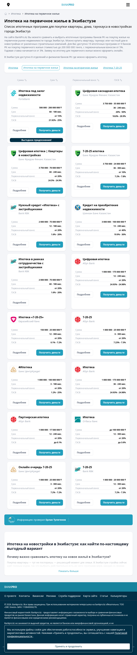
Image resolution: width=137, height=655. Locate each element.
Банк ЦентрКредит (29, 371)
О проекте (10, 595)
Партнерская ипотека (34, 417)
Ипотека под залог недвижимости (32, 93)
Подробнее (19, 130)
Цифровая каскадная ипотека (104, 91)
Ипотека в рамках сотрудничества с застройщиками (31, 263)
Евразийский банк (29, 321)
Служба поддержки (69, 595)
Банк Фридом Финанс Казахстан (101, 95)
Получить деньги (49, 130)
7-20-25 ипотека (93, 151)
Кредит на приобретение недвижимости (100, 207)
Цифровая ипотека (96, 259)
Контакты (24, 595)
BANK (67, 5)
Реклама (51, 595)
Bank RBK (24, 213)
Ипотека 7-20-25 (112, 67)
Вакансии (38, 595)
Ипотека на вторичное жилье (80, 67)
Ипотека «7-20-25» (31, 317)
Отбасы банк (90, 421)
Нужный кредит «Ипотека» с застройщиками (39, 207)
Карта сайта (90, 595)
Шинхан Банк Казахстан (97, 213)
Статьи (104, 595)
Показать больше (68, 571)
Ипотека (13, 67)
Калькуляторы (119, 595)
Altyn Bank (89, 263)
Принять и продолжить (68, 646)
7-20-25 (87, 317)
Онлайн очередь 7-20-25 (35, 467)
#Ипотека (25, 367)
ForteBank (24, 99)
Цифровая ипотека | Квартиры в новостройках (41, 153)
